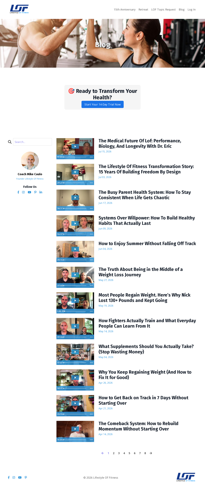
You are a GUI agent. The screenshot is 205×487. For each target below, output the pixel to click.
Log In (192, 9)
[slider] (75, 157)
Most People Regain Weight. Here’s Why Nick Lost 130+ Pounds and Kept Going (144, 297)
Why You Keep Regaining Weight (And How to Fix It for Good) (145, 374)
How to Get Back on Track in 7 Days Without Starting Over (143, 400)
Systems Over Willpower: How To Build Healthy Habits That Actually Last (147, 220)
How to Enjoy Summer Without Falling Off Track (147, 243)
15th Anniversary (125, 9)
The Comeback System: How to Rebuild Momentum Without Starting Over (138, 426)
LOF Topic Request (163, 9)
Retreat (143, 9)
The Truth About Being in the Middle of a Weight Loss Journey (141, 272)
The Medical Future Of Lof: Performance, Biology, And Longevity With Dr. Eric (140, 143)
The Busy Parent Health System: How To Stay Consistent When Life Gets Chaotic (145, 195)
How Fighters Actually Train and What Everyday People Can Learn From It (147, 323)
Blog (182, 9)
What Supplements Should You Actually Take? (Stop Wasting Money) (146, 349)
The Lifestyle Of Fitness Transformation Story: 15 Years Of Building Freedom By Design (146, 169)
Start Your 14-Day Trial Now (102, 104)
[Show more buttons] (91, 157)
